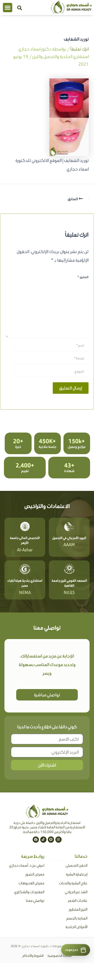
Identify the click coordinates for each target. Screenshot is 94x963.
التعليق (83, 277)
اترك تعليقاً (79, 49)
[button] (7, 7)
